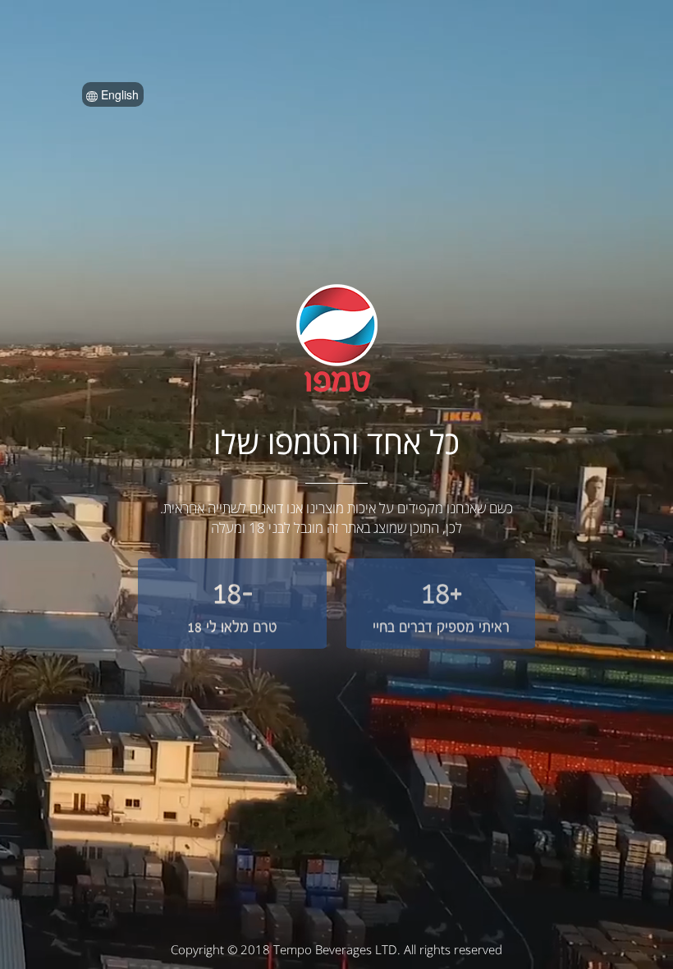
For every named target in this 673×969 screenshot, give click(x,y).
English (118, 94)
